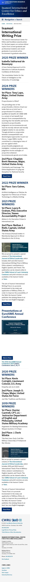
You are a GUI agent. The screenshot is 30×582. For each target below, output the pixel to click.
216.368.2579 (9, 556)
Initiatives (9, 23)
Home (3, 23)
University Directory (7, 574)
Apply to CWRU (6, 568)
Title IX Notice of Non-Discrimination (11, 532)
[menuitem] (15, 568)
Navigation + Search (11, 20)
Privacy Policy (12, 530)
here (5, 279)
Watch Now (7, 358)
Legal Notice (5, 530)
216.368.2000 (5, 527)
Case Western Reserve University (14, 523)
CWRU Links (6, 565)
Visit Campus (5, 572)
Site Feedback (5, 559)
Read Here (7, 176)
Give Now (4, 570)
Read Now (7, 304)
